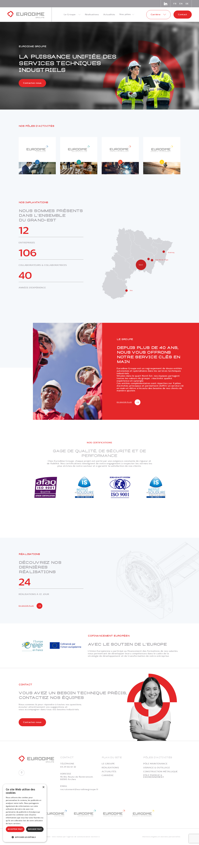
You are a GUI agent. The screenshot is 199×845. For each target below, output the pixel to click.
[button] (25, 837)
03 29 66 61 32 (68, 767)
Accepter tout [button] (15, 829)
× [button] (43, 787)
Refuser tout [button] (35, 829)
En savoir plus (124, 402)
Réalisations (110, 768)
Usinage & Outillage (156, 768)
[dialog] (25, 813)
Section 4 (95, 837)
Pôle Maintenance (155, 764)
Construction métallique (160, 772)
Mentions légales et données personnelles (161, 837)
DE (187, 3)
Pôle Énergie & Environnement (153, 776)
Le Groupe (108, 764)
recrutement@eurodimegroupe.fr (79, 789)
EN (181, 3)
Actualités (109, 772)
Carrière (107, 775)
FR (174, 3)
